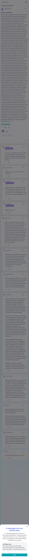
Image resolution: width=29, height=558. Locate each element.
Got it (14, 555)
